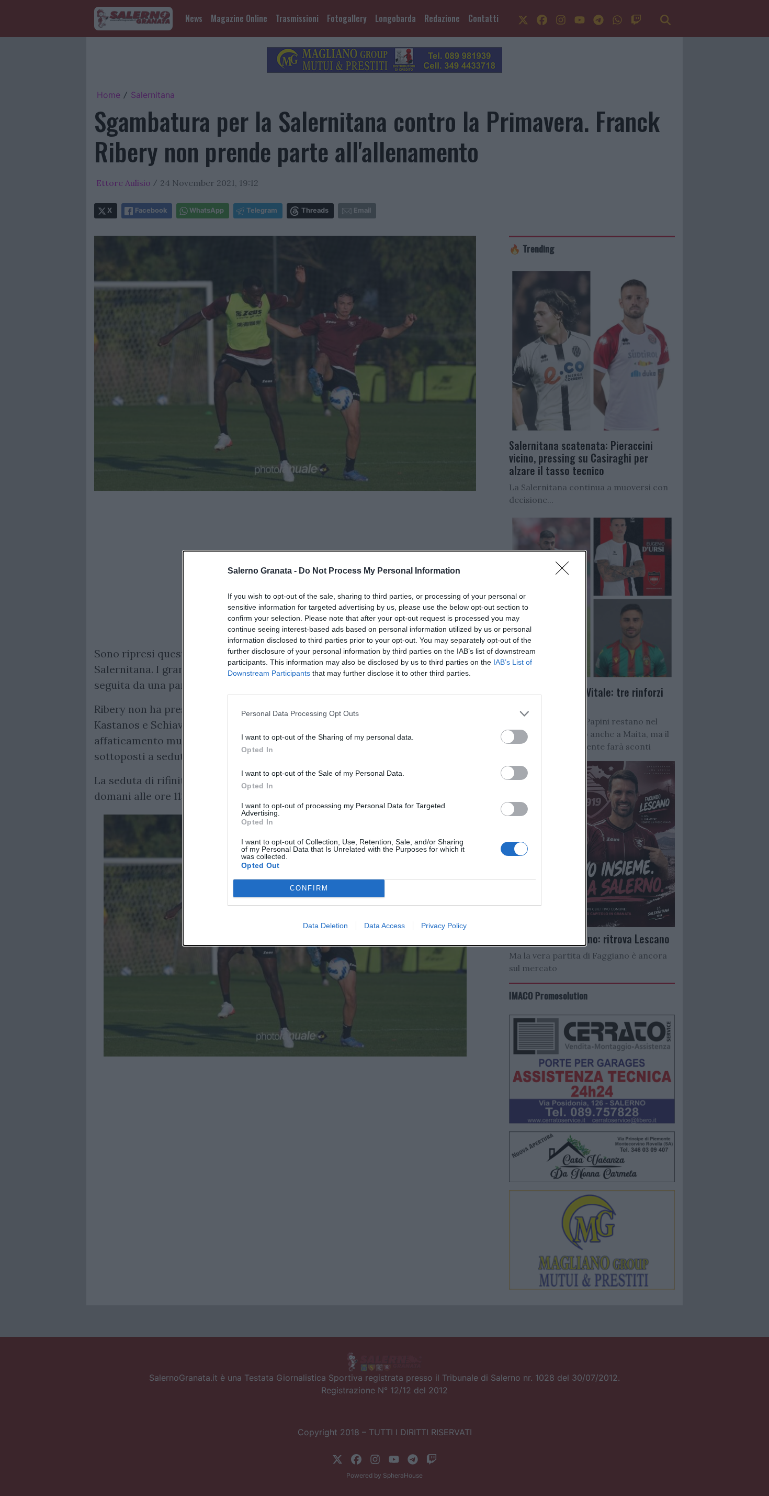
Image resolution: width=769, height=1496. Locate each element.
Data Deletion (325, 925)
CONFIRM (309, 888)
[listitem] (384, 713)
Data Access (384, 925)
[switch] (514, 737)
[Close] (565, 571)
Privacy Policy (444, 925)
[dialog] (384, 748)
